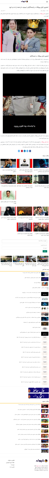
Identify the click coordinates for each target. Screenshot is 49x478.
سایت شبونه (38, 466)
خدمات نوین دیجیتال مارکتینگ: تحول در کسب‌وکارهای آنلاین (30, 332)
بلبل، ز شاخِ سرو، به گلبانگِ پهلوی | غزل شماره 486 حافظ (30, 382)
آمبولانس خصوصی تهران (36, 287)
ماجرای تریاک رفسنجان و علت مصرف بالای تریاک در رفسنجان (24, 186)
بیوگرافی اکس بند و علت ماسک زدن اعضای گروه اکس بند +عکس (29, 439)
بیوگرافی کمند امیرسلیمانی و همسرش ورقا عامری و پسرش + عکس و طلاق (27, 444)
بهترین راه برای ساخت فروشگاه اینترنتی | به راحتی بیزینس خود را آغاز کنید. (27, 297)
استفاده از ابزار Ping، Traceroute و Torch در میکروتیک (31, 292)
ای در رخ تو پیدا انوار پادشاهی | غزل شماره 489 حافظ (31, 367)
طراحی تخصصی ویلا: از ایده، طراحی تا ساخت (32, 307)
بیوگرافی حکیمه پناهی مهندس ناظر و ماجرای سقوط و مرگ (25, 170)
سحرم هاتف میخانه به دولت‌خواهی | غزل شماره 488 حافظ (30, 372)
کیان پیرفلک (42, 13)
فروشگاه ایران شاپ (37, 282)
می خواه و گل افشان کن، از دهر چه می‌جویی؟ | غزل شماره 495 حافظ (28, 337)
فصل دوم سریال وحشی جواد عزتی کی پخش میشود (42, 186)
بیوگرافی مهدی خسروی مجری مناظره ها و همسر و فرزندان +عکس (29, 434)
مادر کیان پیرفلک (44, 142)
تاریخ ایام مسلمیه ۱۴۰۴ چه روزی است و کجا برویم (25, 218)
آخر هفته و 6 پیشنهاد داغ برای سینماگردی (33, 312)
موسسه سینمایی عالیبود (36, 327)
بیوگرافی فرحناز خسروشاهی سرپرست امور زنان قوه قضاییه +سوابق (8, 218)
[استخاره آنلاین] (38, 398)
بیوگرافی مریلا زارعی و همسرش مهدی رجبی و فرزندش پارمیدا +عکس (28, 429)
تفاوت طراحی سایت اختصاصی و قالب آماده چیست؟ (31, 272)
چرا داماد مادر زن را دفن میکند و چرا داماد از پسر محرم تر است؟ (29, 404)
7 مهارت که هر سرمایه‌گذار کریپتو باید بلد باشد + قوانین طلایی (30, 302)
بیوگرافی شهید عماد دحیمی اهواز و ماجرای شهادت (8, 202)
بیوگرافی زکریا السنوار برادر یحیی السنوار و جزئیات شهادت (24, 234)
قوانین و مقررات (11, 460)
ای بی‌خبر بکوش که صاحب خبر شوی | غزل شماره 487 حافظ (30, 377)
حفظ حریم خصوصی (10, 462)
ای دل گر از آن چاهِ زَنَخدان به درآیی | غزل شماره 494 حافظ (30, 342)
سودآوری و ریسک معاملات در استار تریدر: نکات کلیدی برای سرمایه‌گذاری (41, 170)
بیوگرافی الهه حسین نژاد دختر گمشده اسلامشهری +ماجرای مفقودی (42, 218)
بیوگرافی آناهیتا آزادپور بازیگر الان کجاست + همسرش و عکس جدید (29, 409)
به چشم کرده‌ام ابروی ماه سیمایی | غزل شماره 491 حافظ (30, 357)
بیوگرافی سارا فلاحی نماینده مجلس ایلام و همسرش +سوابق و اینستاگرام (28, 424)
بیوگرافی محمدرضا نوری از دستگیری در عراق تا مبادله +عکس (42, 234)
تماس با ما (12, 467)
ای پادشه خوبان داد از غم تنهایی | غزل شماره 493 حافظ (30, 347)
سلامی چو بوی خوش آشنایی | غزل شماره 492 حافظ (31, 352)
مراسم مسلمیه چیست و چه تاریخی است (8, 185)
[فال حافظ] (38, 392)
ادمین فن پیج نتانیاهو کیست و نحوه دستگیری (9, 170)
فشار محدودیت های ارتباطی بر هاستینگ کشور (32, 277)
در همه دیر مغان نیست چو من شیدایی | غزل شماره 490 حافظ (29, 362)
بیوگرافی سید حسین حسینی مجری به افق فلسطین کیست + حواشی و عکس (27, 414)
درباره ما (12, 465)
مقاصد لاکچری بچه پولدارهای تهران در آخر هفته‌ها (32, 322)
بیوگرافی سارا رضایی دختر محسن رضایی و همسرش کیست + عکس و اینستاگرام (27, 419)
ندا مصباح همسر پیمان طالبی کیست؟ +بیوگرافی (32, 449)
